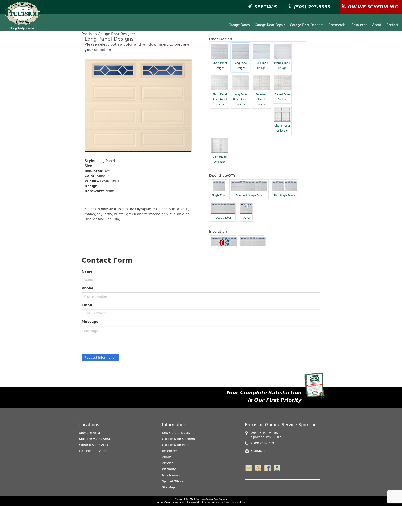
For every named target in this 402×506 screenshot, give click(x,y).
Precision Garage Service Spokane (281, 424)
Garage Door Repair (270, 25)
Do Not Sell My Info (214, 502)
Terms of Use (163, 502)
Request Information (100, 357)
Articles (167, 463)
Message (90, 322)
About (376, 25)
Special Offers (172, 481)
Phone (87, 288)
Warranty (169, 469)
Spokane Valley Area (94, 438)
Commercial (337, 25)
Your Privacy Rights (235, 502)
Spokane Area (89, 432)
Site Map (168, 487)
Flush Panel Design (261, 66)
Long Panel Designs (240, 66)
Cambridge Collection (220, 159)
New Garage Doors (176, 432)
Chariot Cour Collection (282, 128)
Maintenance (171, 475)
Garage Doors (239, 25)
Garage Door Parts (175, 444)
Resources (359, 25)
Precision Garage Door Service (211, 499)
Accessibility (195, 502)
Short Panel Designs (220, 66)
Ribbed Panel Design (282, 66)
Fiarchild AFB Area (92, 451)
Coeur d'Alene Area (93, 444)
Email (87, 305)
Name (87, 271)
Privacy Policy (179, 502)
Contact (392, 25)
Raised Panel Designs (282, 97)
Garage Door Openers (306, 25)
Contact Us (259, 450)
